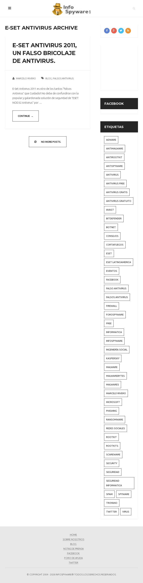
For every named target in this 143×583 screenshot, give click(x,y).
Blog (48, 78)
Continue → (25, 116)
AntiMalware (114, 148)
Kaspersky (112, 358)
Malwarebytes (115, 375)
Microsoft (113, 402)
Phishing (111, 410)
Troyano (111, 503)
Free (109, 323)
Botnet (111, 227)
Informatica (114, 332)
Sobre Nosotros (73, 539)
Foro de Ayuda (73, 558)
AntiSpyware (114, 166)
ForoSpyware (115, 314)
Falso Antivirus (116, 288)
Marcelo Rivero (26, 78)
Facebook (112, 279)
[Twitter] (121, 30)
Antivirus (112, 174)
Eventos (111, 271)
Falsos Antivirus (63, 78)
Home (73, 534)
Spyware (123, 494)
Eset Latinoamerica (118, 262)
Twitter (111, 511)
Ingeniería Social (116, 349)
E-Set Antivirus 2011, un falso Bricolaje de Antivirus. (44, 53)
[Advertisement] (123, 67)
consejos (112, 236)
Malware (111, 367)
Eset (109, 253)
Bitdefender (114, 218)
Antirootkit (114, 157)
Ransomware (114, 419)
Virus (125, 511)
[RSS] (128, 30)
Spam (109, 494)
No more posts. (51, 141)
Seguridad (112, 472)
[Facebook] (107, 30)
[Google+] (114, 30)
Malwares (112, 384)
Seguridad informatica (114, 483)
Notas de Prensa (73, 548)
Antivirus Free (115, 183)
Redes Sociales (115, 428)
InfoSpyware (114, 340)
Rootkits (112, 445)
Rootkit (111, 437)
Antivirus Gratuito (118, 201)
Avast (110, 209)
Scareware (113, 454)
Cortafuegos (114, 244)
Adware (111, 139)
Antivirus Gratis (117, 192)
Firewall (111, 306)
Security (111, 463)
